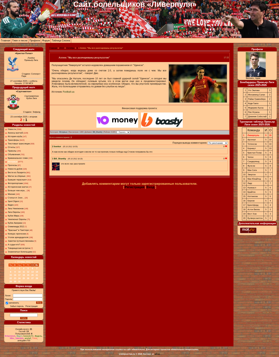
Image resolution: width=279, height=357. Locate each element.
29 (10, 281)
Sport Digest (13, 201)
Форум (46, 40)
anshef (28, 338)
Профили (34, 40)
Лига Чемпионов (16, 208)
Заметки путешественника (21, 241)
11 (24, 272)
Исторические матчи (18, 187)
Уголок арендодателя (18, 237)
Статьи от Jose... (16, 198)
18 (24, 275)
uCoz (157, 354)
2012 (61, 48)
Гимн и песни (19, 40)
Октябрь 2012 (23, 262)
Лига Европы (14, 212)
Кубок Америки (15, 223)
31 (19, 281)
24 (19, 278)
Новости (12, 129)
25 (24, 278)
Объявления (14, 154)
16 (15, 275)
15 (10, 275)
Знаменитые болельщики (20, 252)
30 (15, 281)
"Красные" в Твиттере (18, 230)
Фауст (19, 336)
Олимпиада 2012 (16, 226)
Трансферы (13, 140)
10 (19, 272)
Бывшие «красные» (17, 179)
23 (15, 278)
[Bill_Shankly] (60, 164)
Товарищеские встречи (19, 248)
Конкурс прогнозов (17, 234)
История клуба (15, 136)
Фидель (38, 336)
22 (10, 278)
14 (37, 272)
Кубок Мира (13, 216)
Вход (150, 187)
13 (32, 272)
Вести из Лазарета (17, 172)
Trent (34, 338)
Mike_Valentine (17, 338)
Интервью (12, 161)
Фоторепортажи (15, 183)
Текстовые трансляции (19, 143)
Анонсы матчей (15, 133)
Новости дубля (15, 169)
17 (19, 275)
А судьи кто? (14, 244)
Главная (5, 40)
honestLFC (28, 336)
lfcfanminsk (10, 336)
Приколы (12, 151)
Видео (11, 205)
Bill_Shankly (97, 132)
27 (32, 278)
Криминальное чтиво (18, 158)
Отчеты (11, 147)
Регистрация (31, 306)
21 (37, 275)
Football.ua (68, 91)
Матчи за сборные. (17, 176)
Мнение (11, 194)
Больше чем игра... (17, 190)
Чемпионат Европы (17, 219)
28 (37, 278)
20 (32, 275)
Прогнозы (12, 165)
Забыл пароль (17, 306)
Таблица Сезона (61, 40)
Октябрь (70, 48)
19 (28, 275)
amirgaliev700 (23, 340)
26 (28, 278)
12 (28, 272)
